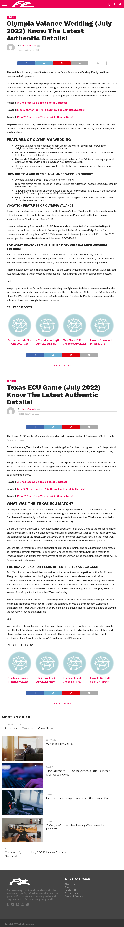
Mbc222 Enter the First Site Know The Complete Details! (51, 109)
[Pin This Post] (62, 62)
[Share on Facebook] (26, 62)
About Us (69, 884)
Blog (66, 887)
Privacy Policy (72, 893)
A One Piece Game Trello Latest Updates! (42, 102)
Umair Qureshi (28, 45)
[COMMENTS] (98, 62)
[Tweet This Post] (44, 62)
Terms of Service (73, 896)
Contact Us (70, 890)
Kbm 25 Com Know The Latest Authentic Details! (46, 117)
